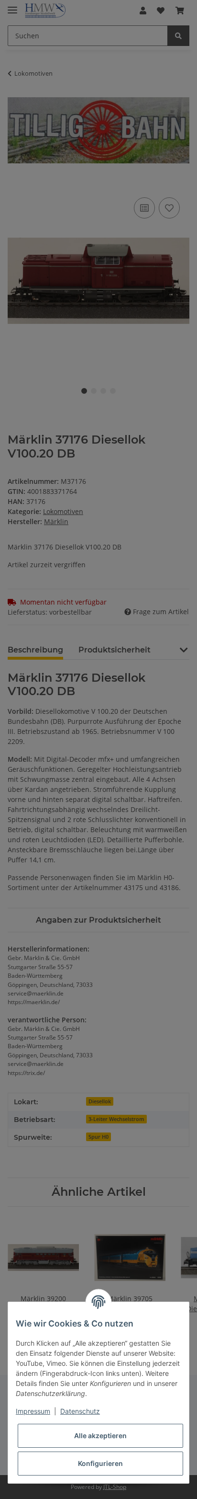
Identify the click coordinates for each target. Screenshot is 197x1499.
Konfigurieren (100, 1463)
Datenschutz (80, 1411)
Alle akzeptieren (100, 1435)
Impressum (33, 1411)
